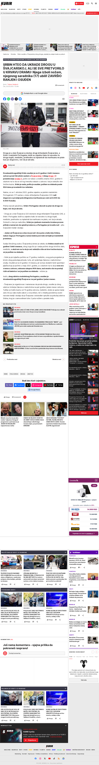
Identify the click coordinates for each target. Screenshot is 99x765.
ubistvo (30, 374)
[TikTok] (88, 88)
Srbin (5, 374)
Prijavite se (32, 740)
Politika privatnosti (59, 754)
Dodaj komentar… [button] (15, 653)
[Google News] (96, 88)
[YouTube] (84, 88)
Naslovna (6, 54)
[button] (60, 85)
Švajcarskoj (36, 176)
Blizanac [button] (79, 656)
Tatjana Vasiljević (12, 84)
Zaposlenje (80, 754)
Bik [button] (74, 656)
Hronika (13, 54)
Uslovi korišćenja (71, 754)
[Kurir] (6, 3)
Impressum (31, 754)
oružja (17, 179)
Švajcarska (14, 374)
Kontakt (24, 754)
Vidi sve (83, 413)
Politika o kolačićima (42, 754)
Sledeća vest (56, 359)
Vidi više (84, 680)
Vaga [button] (96, 656)
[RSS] (92, 88)
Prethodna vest (12, 359)
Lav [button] (87, 656)
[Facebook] (71, 88)
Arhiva (51, 754)
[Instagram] (75, 88)
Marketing (18, 754)
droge (51, 176)
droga (22, 374)
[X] (80, 88)
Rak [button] (84, 656)
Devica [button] (91, 656)
